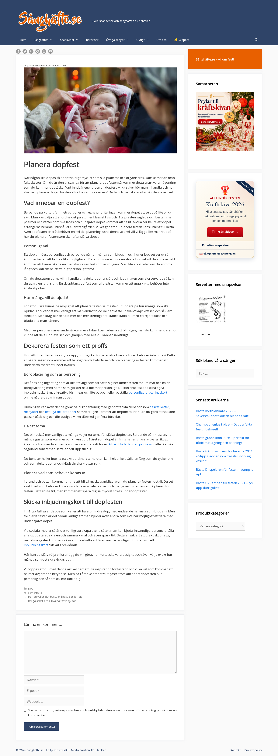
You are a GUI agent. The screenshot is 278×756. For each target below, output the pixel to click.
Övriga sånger (115, 40)
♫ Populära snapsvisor (214, 245)
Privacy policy (253, 750)
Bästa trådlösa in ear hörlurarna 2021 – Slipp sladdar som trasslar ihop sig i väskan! (224, 456)
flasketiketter (159, 407)
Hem (23, 40)
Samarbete (35, 592)
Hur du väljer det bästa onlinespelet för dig (55, 596)
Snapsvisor (67, 40)
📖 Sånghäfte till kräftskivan (217, 253)
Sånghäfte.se (35, 750)
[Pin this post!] (37, 52)
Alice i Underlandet (123, 444)
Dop (30, 588)
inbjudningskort (36, 545)
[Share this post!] (18, 52)
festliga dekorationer (60, 411)
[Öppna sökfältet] (256, 39)
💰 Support (181, 40)
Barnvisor (92, 40)
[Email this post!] (50, 52)
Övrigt (140, 40)
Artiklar (101, 750)
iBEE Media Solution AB (79, 750)
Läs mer (205, 334)
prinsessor (147, 444)
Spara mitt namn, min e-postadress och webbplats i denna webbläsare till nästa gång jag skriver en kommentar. (102, 712)
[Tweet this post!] (25, 52)
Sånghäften (41, 40)
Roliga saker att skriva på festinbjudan (52, 601)
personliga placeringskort (148, 392)
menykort (31, 411)
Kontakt (235, 750)
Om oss (161, 40)
